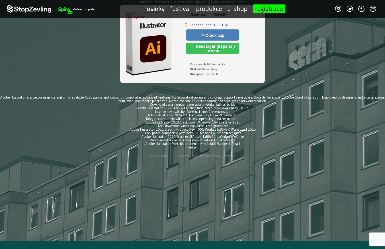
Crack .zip (214, 35)
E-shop (237, 8)
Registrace (269, 8)
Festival (180, 8)
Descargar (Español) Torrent (215, 48)
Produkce (209, 8)
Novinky (154, 8)
